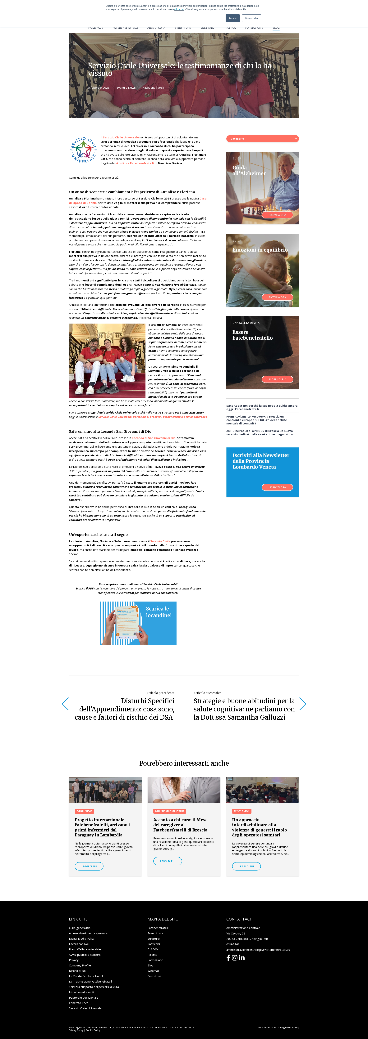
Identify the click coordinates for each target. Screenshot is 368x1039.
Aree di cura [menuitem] (156, 27)
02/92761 (233, 944)
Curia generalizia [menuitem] (79, 928)
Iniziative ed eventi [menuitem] (81, 992)
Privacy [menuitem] (74, 960)
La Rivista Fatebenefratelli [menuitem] (86, 976)
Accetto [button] (233, 18)
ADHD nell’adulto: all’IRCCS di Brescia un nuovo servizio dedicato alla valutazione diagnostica (259, 432)
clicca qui (179, 9)
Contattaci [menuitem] (154, 976)
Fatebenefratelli (153, 87)
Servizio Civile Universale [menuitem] (85, 1008)
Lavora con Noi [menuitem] (79, 944)
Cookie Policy (93, 1030)
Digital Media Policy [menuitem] (81, 938)
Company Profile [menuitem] (80, 965)
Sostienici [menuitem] (207, 27)
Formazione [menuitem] (254, 27)
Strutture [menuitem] (183, 27)
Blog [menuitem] (276, 27)
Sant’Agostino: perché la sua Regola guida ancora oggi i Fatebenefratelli (261, 407)
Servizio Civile (160, 541)
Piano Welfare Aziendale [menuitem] (85, 949)
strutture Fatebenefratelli (134, 163)
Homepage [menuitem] (95, 27)
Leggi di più (89, 866)
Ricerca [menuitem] (230, 27)
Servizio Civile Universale (121, 137)
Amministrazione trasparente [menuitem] (88, 933)
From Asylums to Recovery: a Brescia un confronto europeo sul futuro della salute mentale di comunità (256, 419)
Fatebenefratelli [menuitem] (125, 27)
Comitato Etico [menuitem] (78, 1003)
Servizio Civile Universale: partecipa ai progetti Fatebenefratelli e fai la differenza (153, 417)
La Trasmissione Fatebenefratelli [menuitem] (90, 981)
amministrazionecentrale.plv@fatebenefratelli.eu (258, 950)
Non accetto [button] (251, 18)
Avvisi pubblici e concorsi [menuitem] (85, 954)
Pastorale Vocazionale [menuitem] (83, 997)
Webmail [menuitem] (153, 971)
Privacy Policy (76, 1030)
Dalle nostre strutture (169, 811)
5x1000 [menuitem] (153, 949)
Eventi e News (126, 87)
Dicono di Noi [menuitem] (77, 971)
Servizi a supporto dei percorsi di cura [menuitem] (94, 987)
